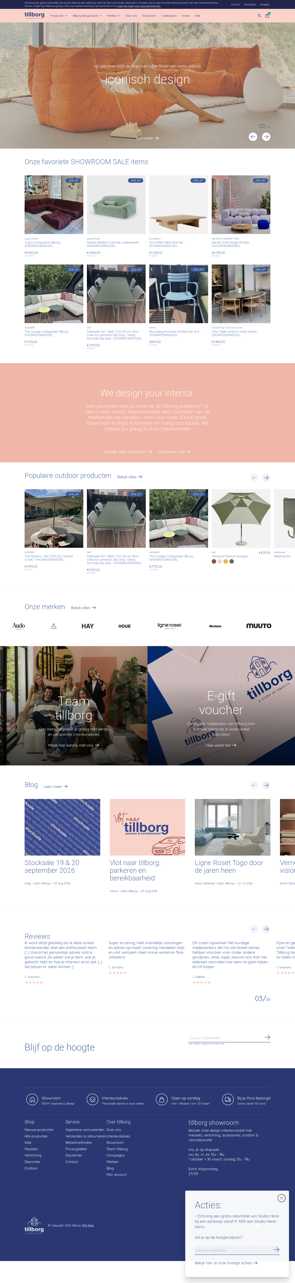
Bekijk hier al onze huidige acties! (223, 1263)
